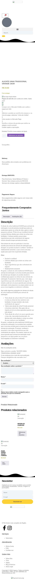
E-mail (3, 383)
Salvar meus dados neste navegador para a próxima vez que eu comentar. (15, 392)
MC (14, 573)
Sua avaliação (6, 360)
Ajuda (25, 131)
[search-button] (3, 36)
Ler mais (3, 463)
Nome (3, 377)
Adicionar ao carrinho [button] (22, 433)
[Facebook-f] (4, 528)
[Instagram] (9, 528)
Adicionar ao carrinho (16, 135)
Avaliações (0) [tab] (17, 216)
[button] (17, 29)
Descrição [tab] (6, 216)
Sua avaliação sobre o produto (11, 366)
